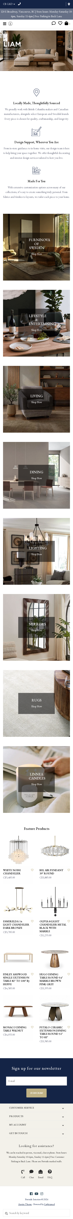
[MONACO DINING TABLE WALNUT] (18, 1008)
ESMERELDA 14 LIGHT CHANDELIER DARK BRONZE (16, 925)
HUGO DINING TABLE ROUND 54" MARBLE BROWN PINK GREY (51, 979)
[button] (54, 23)
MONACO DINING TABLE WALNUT (15, 1029)
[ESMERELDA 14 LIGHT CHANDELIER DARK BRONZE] (18, 902)
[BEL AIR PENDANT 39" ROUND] (55, 851)
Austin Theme (25, 1204)
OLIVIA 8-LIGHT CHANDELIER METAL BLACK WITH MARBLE (53, 926)
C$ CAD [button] (8, 4)
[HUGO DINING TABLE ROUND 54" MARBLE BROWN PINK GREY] (55, 955)
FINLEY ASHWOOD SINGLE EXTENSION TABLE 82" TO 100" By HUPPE (16, 979)
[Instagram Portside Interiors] (42, 1193)
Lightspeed (49, 1204)
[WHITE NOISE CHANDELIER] (18, 851)
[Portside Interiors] (10, 23)
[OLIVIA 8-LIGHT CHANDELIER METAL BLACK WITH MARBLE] (55, 902)
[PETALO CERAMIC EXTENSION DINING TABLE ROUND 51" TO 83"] (55, 1008)
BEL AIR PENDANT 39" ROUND (51, 872)
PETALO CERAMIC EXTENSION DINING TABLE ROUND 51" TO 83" (53, 1032)
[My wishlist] (60, 23)
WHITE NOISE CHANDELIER (12, 872)
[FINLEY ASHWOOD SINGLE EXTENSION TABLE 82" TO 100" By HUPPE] (18, 955)
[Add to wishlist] (32, 870)
